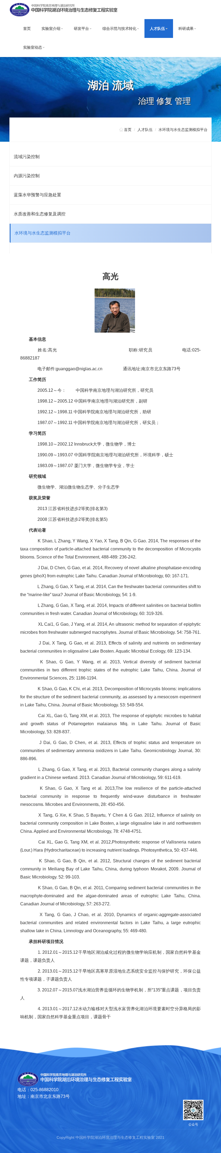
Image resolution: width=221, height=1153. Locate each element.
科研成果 (186, 28)
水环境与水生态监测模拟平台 (183, 129)
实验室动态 (32, 47)
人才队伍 (157, 28)
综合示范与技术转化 (119, 28)
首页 (27, 28)
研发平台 (81, 28)
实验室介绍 (51, 28)
